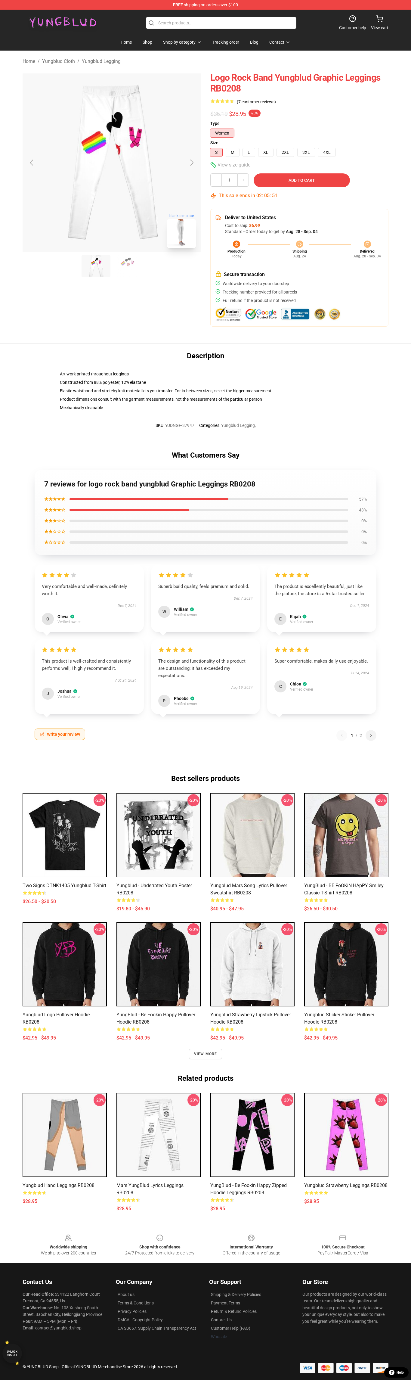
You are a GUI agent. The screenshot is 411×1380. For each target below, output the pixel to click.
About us (126, 1294)
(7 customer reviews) (256, 101)
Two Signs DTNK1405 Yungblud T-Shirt (64, 885)
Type (215, 123)
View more (205, 1054)
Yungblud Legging (101, 61)
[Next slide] (191, 162)
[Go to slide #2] (127, 266)
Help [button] (400, 1372)
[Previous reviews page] (341, 735)
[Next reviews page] (371, 735)
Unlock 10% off (12, 1353)
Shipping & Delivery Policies (236, 1294)
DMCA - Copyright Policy (140, 1319)
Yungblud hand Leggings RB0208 (58, 1185)
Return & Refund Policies (234, 1311)
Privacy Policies (132, 1311)
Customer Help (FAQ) (230, 1328)
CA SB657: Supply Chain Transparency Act (157, 1328)
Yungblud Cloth (58, 61)
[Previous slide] (32, 162)
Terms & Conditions (136, 1303)
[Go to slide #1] (96, 266)
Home (29, 61)
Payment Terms (225, 1303)
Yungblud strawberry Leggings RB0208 (346, 1185)
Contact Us (221, 1319)
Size (214, 142)
